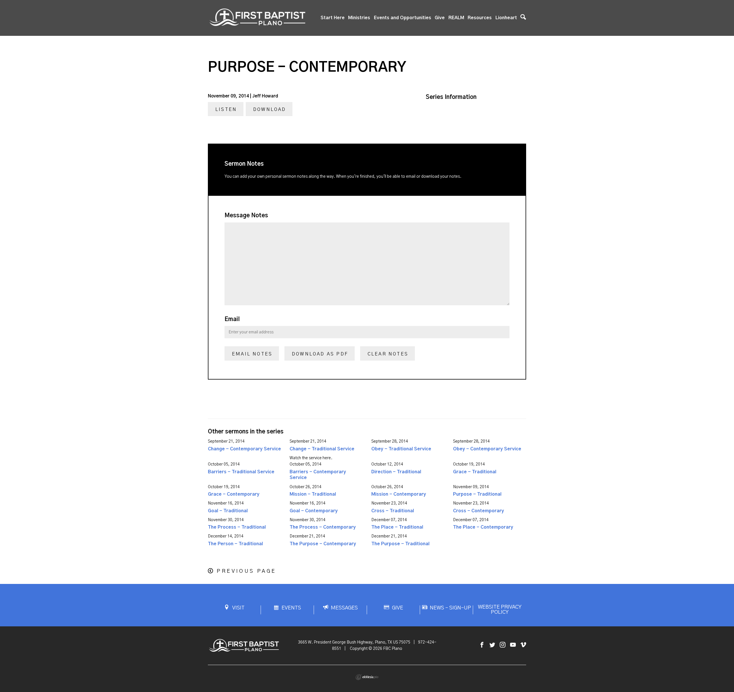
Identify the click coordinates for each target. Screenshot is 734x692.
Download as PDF (320, 354)
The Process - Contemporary (323, 527)
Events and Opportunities (402, 17)
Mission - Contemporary (398, 494)
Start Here (333, 17)
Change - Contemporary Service (244, 449)
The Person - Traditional (235, 544)
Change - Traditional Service (322, 449)
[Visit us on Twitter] (492, 645)
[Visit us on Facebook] (482, 645)
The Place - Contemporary (483, 527)
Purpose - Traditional (477, 494)
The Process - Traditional (237, 527)
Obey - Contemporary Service (487, 449)
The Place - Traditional (397, 527)
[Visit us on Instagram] (502, 645)
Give (440, 17)
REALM (456, 17)
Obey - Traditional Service (401, 449)
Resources (480, 17)
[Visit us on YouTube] (513, 645)
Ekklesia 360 (367, 677)
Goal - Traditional (228, 511)
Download (269, 109)
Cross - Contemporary (478, 511)
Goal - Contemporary (314, 511)
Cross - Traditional (392, 511)
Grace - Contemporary (233, 494)
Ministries (359, 17)
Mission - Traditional (313, 494)
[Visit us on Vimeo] (523, 645)
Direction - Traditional (396, 472)
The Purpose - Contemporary (323, 544)
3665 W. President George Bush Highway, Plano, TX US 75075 (354, 642)
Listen (226, 109)
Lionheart (506, 17)
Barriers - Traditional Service (241, 472)
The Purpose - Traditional (400, 544)
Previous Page (246, 571)
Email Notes (252, 354)
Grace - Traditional (474, 472)
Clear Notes (388, 354)
